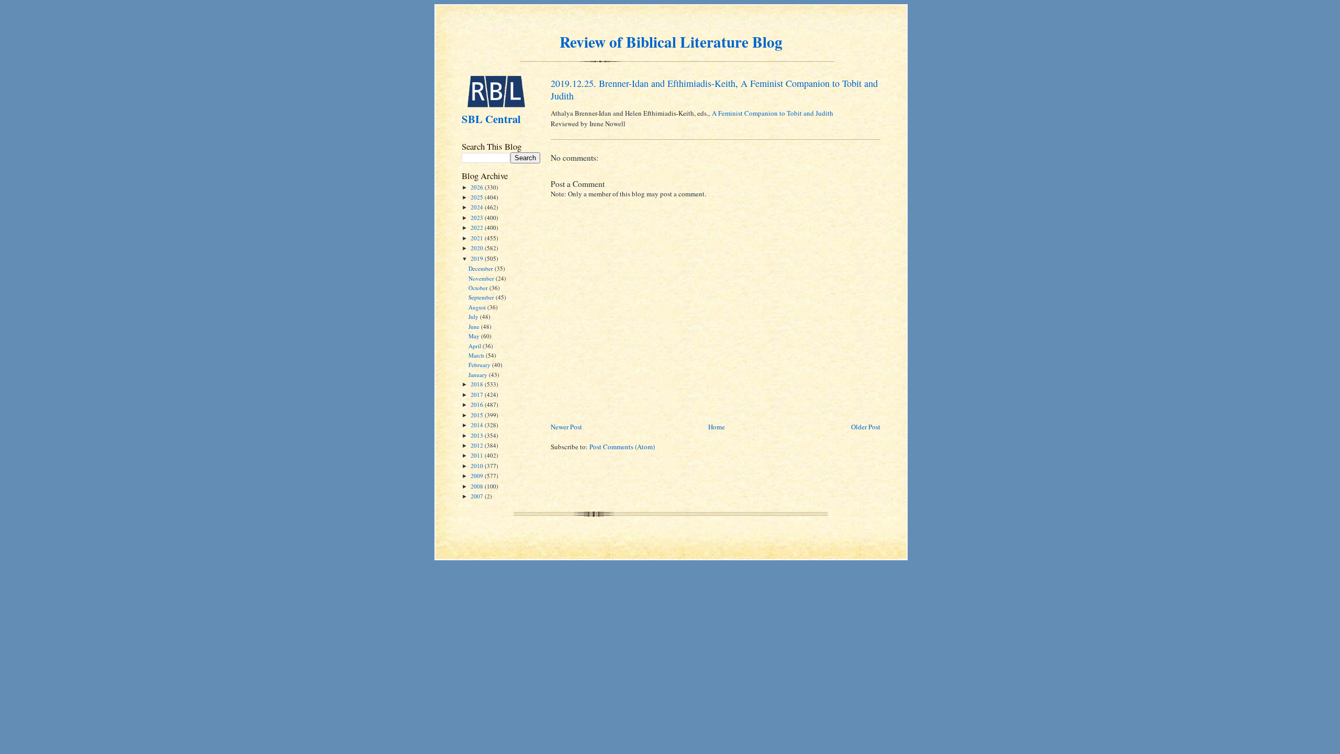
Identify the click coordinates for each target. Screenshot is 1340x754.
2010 (478, 466)
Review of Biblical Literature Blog (671, 41)
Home (716, 426)
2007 (478, 496)
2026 (478, 187)
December (481, 268)
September (482, 297)
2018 (478, 384)
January (478, 375)
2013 (478, 435)
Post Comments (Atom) (622, 446)
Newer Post (566, 426)
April (475, 346)
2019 (478, 258)
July (474, 316)
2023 (478, 217)
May (474, 336)
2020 (478, 248)
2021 (478, 238)
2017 (478, 394)
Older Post (865, 426)
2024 (478, 207)
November (482, 278)
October (478, 288)
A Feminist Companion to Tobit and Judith (772, 113)
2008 (478, 486)
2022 (478, 227)
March (477, 355)
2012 (478, 445)
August (477, 307)
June (474, 326)
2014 (478, 425)
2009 (478, 476)
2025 (478, 197)
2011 (478, 455)
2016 (478, 404)
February (480, 365)
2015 (478, 415)
